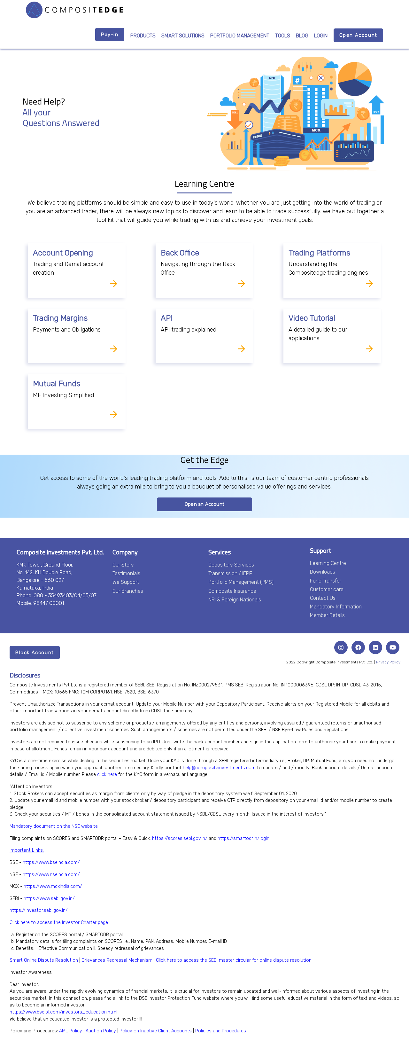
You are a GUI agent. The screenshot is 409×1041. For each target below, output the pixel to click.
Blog (302, 36)
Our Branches (127, 591)
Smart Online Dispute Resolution (44, 960)
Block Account (34, 652)
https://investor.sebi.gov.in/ (39, 910)
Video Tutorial (312, 318)
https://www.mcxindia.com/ (53, 886)
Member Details (327, 615)
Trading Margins (60, 318)
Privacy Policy (388, 662)
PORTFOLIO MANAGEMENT (239, 36)
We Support (125, 582)
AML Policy (70, 1031)
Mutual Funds (56, 383)
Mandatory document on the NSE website (54, 826)
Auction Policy (101, 1031)
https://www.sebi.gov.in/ (49, 898)
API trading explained (188, 329)
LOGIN (321, 36)
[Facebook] (358, 647)
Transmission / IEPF (230, 573)
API (167, 318)
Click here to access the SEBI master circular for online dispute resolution (234, 960)
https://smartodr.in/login (243, 838)
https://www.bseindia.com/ (51, 862)
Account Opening (63, 252)
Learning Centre (328, 563)
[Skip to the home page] (74, 10)
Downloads (322, 572)
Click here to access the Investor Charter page (59, 922)
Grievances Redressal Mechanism (116, 960)
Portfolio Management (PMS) (241, 582)
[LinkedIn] (375, 647)
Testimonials (126, 573)
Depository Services (231, 565)
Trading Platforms (319, 252)
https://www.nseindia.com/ (51, 874)
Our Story (123, 565)
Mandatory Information (336, 607)
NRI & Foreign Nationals (234, 600)
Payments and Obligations (67, 329)
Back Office (180, 252)
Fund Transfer (325, 581)
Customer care (326, 589)
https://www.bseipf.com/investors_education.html (63, 1012)
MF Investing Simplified (63, 395)
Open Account (358, 35)
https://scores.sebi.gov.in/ (179, 838)
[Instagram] (341, 647)
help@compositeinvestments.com (219, 768)
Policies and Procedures (220, 1031)
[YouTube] (392, 647)
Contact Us (323, 598)
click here (107, 774)
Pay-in (110, 34)
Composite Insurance (232, 591)
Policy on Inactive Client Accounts (156, 1031)
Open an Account (204, 504)
